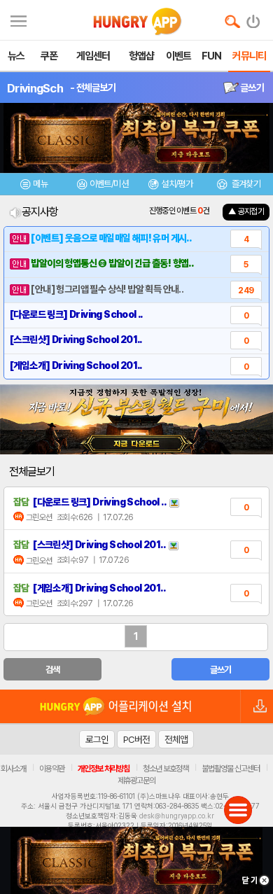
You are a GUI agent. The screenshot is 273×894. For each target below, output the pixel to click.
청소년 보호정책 (165, 769)
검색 (53, 669)
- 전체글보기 (92, 87)
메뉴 (40, 184)
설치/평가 (176, 184)
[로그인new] (253, 18)
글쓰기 (251, 87)
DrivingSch (35, 88)
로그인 (96, 739)
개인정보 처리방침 (104, 769)
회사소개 (13, 769)
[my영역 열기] (18, 19)
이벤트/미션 (109, 184)
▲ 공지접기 (246, 211)
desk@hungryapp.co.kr (176, 815)
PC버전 (136, 739)
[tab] (34, 186)
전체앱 (176, 739)
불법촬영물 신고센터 (231, 769)
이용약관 (51, 769)
